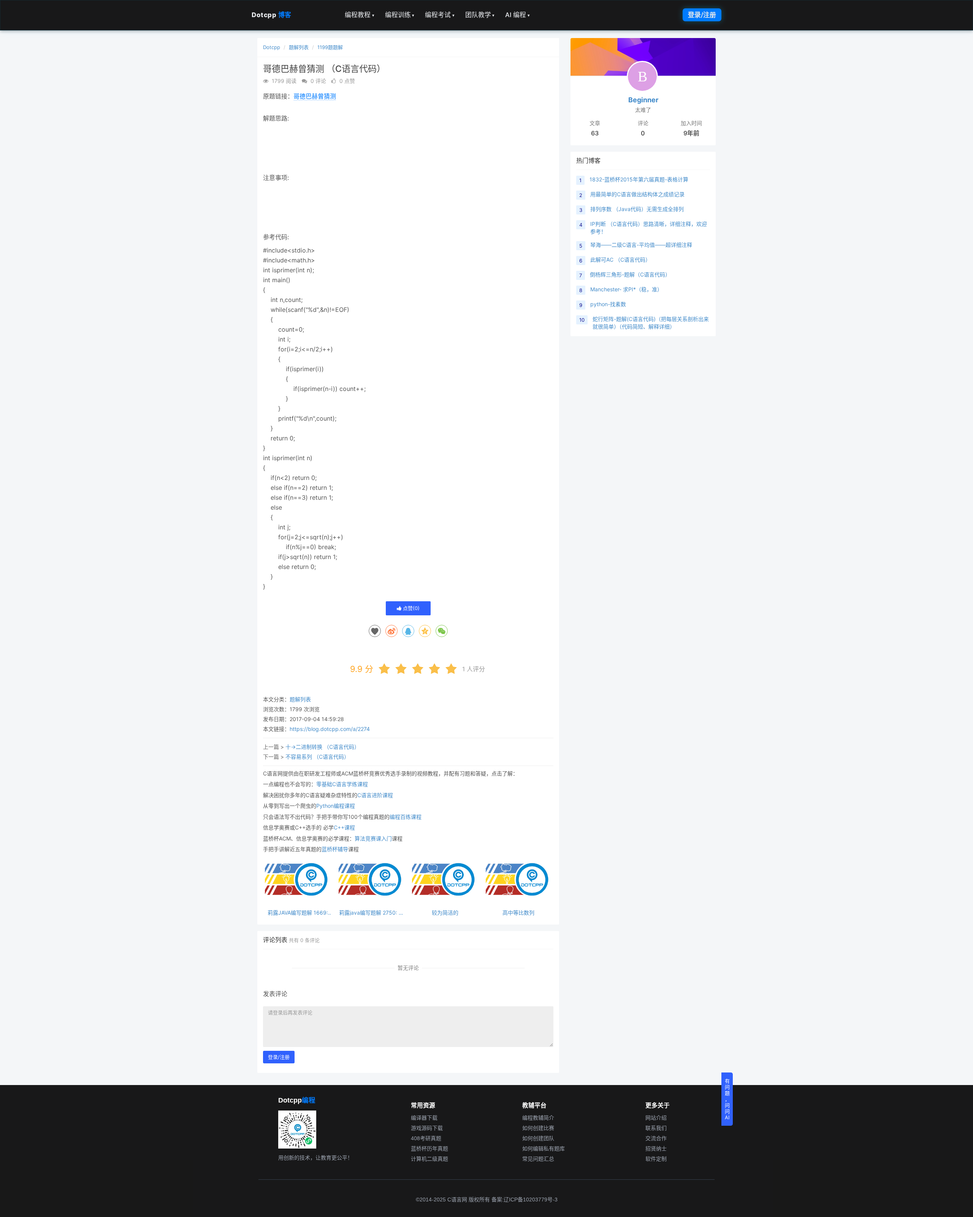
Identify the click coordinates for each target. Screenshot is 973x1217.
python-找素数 (608, 304)
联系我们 (656, 1128)
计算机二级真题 (429, 1159)
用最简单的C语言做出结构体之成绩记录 (637, 194)
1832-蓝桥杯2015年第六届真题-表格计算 (639, 179)
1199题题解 (330, 47)
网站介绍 (656, 1118)
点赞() (410, 608)
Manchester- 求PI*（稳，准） (626, 289)
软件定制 (656, 1159)
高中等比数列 (518, 912)
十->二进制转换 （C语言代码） (322, 747)
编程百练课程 (406, 816)
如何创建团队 (538, 1138)
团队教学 (480, 15)
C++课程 (344, 827)
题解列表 (299, 47)
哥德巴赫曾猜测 (314, 96)
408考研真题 (426, 1138)
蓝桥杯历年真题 (429, 1149)
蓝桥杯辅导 (335, 849)
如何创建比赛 (538, 1128)
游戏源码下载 (427, 1128)
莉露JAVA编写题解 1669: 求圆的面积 (298, 912)
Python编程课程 (335, 805)
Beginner (643, 100)
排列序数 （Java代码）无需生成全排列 (637, 209)
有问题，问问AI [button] (727, 1099)
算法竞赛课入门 (373, 838)
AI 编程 (517, 15)
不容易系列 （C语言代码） (317, 756)
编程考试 (440, 15)
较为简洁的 (445, 912)
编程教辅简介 (538, 1118)
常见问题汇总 (538, 1159)
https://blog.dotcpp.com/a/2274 (330, 729)
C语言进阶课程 (375, 795)
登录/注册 (702, 15)
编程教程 (359, 15)
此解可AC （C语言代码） (620, 259)
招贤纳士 (656, 1149)
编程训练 (400, 15)
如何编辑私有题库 (543, 1149)
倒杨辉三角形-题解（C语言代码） (630, 274)
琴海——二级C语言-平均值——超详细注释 (641, 244)
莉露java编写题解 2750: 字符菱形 (371, 912)
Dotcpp (272, 15)
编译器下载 (424, 1118)
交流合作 (656, 1138)
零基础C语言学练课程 (342, 784)
